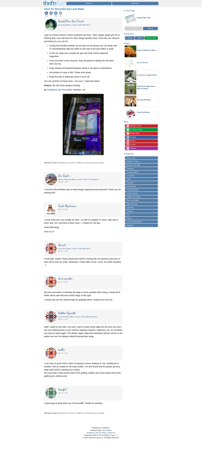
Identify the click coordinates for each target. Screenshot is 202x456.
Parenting (130, 211)
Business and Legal (133, 165)
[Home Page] (54, 1)
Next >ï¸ (150, 28)
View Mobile (107, 430)
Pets (128, 214)
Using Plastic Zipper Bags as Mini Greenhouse (146, 87)
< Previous (133, 28)
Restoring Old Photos (144, 100)
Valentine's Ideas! (134, 126)
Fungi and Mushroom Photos (146, 50)
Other (139, 38)
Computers (130, 168)
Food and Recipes (133, 190)
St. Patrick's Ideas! (134, 130)
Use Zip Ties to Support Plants (147, 75)
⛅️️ (117, 435)
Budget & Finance (133, 161)
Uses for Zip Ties (142, 62)
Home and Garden (133, 200)
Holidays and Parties (134, 197)
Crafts (129, 179)
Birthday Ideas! (133, 133)
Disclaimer (90, 433)
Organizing (130, 207)
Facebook (132, 137)
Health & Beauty (132, 193)
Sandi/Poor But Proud (57, 90)
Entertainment (131, 186)
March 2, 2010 (151, 38)
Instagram (132, 148)
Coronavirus (131, 176)
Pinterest (132, 141)
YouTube (132, 144)
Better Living (131, 158)
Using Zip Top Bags (143, 112)
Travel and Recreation (134, 222)
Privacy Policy (101, 433)
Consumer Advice (133, 172)
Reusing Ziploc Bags (143, 17)
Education (130, 183)
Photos (129, 38)
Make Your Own (132, 204)
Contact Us (111, 433)
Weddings (130, 225)
